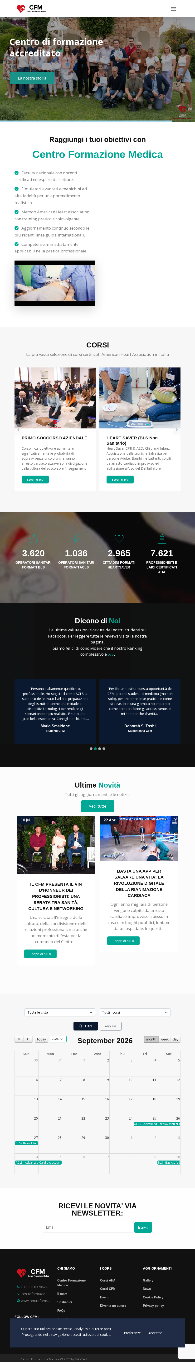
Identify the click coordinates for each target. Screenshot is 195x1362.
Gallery (148, 1280)
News (147, 1289)
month (151, 1039)
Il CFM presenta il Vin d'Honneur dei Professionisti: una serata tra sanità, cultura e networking (55, 896)
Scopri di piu (35, 479)
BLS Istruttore (120, 438)
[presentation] (18, 429)
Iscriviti (143, 1227)
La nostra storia (32, 78)
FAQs (61, 1310)
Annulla (110, 1026)
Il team (62, 1294)
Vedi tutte (97, 806)
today (41, 1039)
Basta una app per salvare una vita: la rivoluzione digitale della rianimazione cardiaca (139, 883)
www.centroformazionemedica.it (46, 1300)
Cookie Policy (153, 1297)
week (165, 1039)
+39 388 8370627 (34, 1287)
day (175, 1039)
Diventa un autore (113, 1305)
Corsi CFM (108, 1289)
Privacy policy (153, 1305)
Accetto (155, 1333)
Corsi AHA (107, 1280)
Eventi (104, 1297)
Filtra (88, 1026)
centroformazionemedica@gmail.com (50, 1294)
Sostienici (64, 1302)
